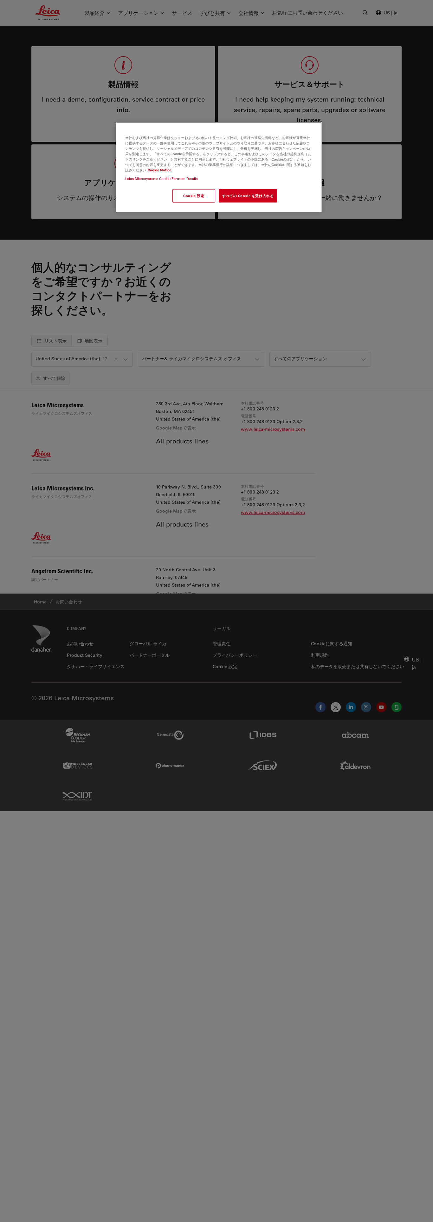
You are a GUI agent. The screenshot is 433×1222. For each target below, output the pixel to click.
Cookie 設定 (193, 196)
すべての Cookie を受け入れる (248, 196)
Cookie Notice (159, 170)
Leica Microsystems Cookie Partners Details (161, 178)
